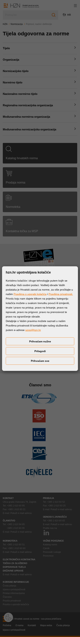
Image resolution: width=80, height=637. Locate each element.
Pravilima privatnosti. (61, 293)
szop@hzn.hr (33, 329)
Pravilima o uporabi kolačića (30, 293)
